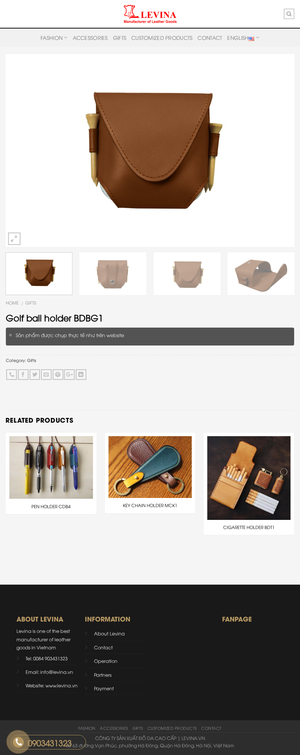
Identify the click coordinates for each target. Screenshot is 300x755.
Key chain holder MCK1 (150, 505)
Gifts (119, 37)
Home (12, 302)
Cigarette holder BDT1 (249, 527)
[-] (150, 13)
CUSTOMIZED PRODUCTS (161, 37)
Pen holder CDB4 (51, 506)
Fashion (52, 37)
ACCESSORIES (90, 37)
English (237, 37)
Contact (210, 37)
